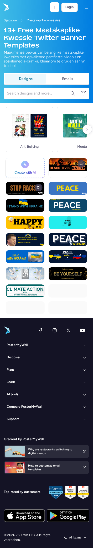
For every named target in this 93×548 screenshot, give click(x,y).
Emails (67, 78)
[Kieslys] (86, 7)
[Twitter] (68, 330)
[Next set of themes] (87, 129)
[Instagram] (54, 330)
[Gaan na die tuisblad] (5, 7)
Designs (25, 78)
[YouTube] (82, 330)
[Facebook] (40, 330)
